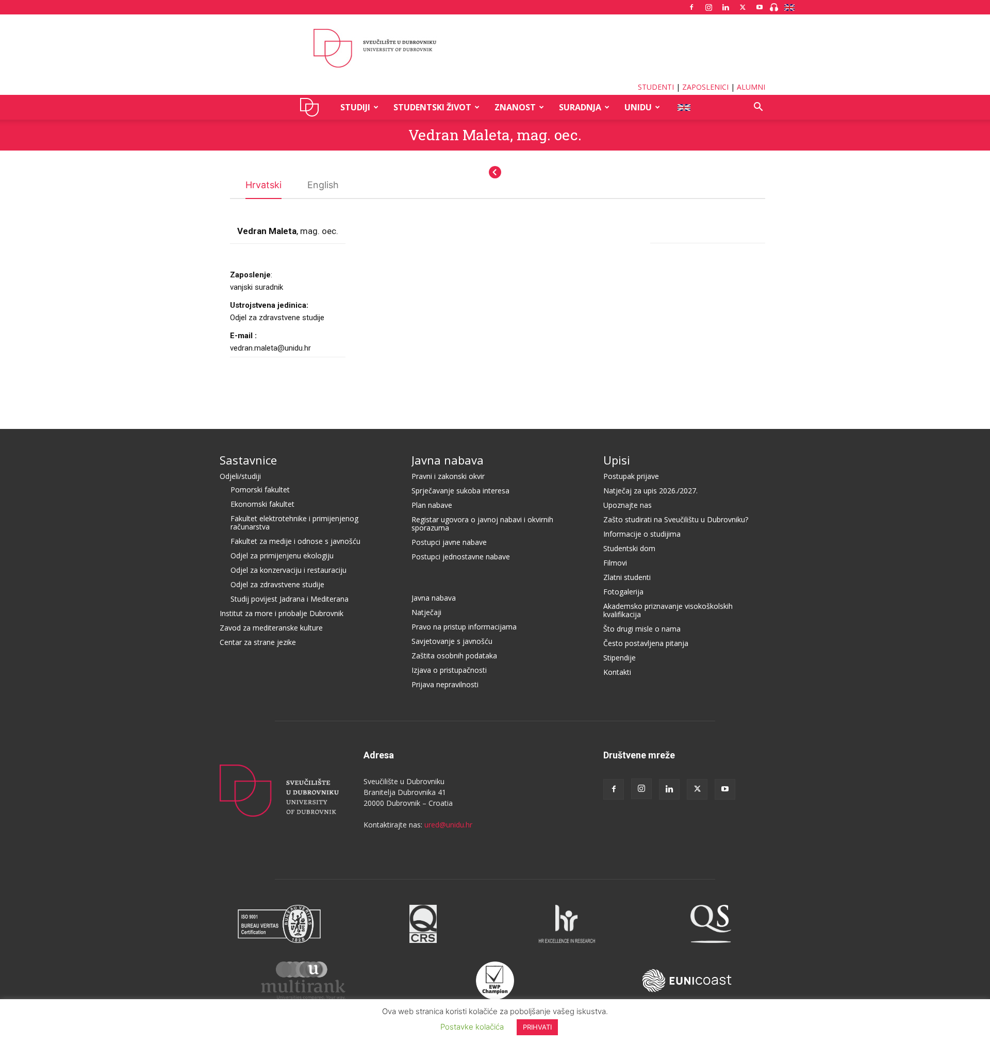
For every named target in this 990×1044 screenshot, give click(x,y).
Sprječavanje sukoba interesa (460, 490)
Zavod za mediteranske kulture (271, 628)
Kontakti (617, 672)
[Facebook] (691, 7)
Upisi (616, 460)
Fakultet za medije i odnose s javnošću (295, 541)
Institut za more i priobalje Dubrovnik (281, 613)
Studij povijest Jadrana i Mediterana (289, 599)
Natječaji (426, 612)
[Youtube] (759, 7)
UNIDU (312, 107)
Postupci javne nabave (449, 542)
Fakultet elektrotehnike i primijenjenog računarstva (294, 522)
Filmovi (615, 563)
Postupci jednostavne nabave (460, 556)
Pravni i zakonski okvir (448, 476)
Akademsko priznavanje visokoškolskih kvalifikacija (668, 610)
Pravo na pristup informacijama (464, 627)
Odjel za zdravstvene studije (277, 584)
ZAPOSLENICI (705, 87)
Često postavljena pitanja (645, 643)
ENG (683, 107)
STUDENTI (656, 87)
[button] (758, 108)
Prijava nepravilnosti (444, 684)
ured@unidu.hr (448, 825)
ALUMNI (751, 87)
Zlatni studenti (627, 577)
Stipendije (619, 657)
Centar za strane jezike (258, 642)
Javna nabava (447, 460)
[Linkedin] (725, 7)
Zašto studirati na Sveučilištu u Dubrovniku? (675, 519)
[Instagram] (708, 7)
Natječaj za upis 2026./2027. (650, 490)
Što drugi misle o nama (642, 629)
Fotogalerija (623, 591)
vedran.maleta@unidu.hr (270, 348)
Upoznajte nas (627, 505)
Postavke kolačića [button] (472, 1027)
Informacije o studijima (642, 534)
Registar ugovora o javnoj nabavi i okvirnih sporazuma (482, 524)
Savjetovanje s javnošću (451, 641)
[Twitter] (742, 7)
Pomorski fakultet (260, 489)
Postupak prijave (631, 476)
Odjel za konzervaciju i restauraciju (288, 570)
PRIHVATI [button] (537, 1027)
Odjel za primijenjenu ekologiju (282, 555)
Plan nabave (431, 505)
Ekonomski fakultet (262, 504)
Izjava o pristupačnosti (449, 670)
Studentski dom (629, 548)
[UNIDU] (495, 48)
